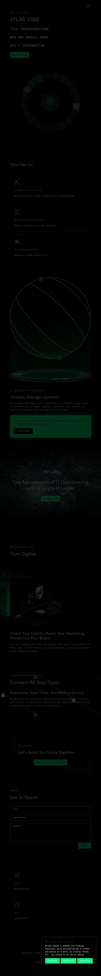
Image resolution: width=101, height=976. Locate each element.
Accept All (85, 961)
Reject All (68, 961)
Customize (52, 961)
